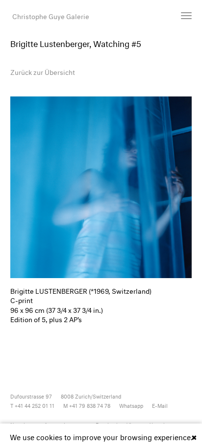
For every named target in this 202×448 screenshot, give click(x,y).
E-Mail (160, 405)
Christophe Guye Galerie (50, 15)
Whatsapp (131, 405)
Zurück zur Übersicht (42, 71)
